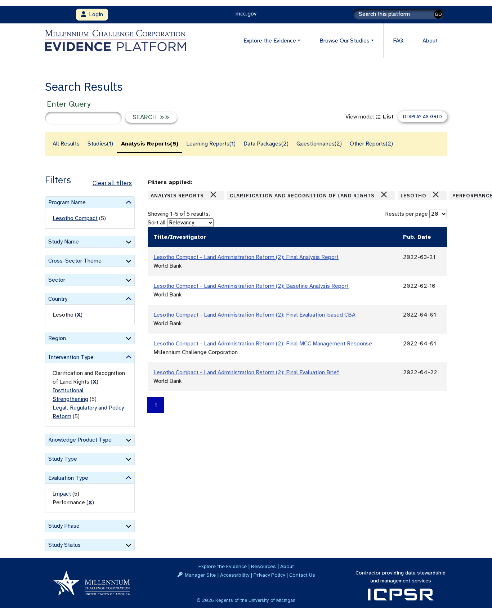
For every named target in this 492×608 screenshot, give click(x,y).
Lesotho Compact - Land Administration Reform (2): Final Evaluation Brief (246, 372)
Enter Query (68, 104)
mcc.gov (246, 13)
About (430, 40)
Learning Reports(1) (211, 143)
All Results (66, 143)
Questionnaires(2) (319, 143)
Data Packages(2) (266, 143)
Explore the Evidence (222, 566)
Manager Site (200, 575)
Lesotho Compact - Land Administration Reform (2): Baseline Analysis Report (251, 286)
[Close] (213, 194)
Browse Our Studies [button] (344, 40)
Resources (263, 566)
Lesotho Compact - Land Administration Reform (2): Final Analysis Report (246, 257)
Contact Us (302, 575)
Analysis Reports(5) (149, 143)
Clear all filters (112, 183)
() (78, 314)
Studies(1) (100, 143)
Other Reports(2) (371, 143)
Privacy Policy (269, 575)
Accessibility (234, 575)
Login (94, 14)
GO (438, 14)
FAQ (398, 40)
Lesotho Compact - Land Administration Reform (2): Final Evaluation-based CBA (254, 314)
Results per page (406, 214)
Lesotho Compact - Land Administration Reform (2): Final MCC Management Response (262, 343)
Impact (62, 493)
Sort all (157, 222)
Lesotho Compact (75, 218)
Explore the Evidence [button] (269, 40)
